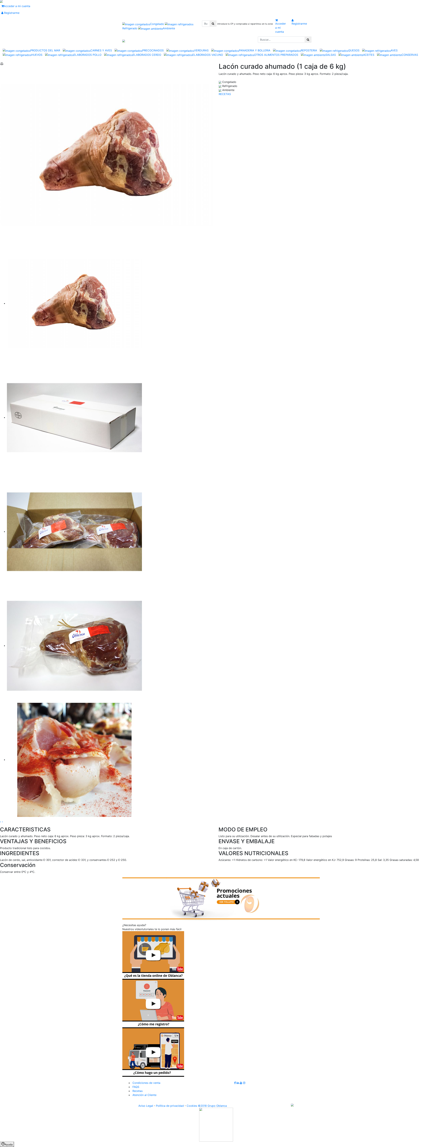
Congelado (157, 24)
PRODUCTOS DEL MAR (45, 50)
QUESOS (353, 50)
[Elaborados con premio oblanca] (221, 898)
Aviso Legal (145, 1105)
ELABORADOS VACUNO (207, 54)
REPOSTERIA (309, 50)
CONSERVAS (410, 54)
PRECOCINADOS (153, 50)
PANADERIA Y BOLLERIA (254, 50)
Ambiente (169, 28)
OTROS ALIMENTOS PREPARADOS (276, 54)
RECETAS (225, 94)
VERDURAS (201, 50)
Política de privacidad (170, 1105)
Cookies (192, 1105)
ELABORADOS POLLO (87, 54)
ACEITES (368, 54)
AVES (394, 50)
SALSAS (331, 54)
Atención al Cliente (144, 1095)
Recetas (137, 1091)
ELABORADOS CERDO (147, 54)
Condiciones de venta (146, 1082)
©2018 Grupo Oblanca (212, 1105)
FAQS (135, 1087)
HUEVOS (36, 54)
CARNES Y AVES (101, 50)
